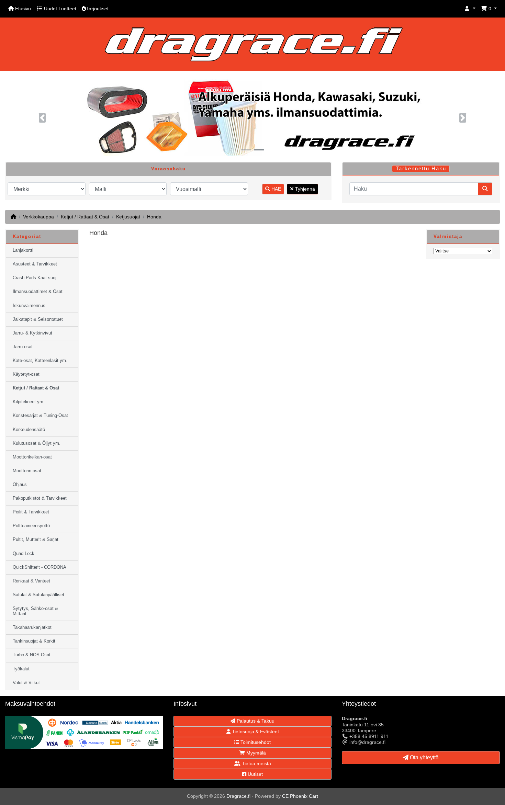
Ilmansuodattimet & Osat (38, 291)
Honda (154, 216)
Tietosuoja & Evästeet (255, 731)
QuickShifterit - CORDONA (39, 567)
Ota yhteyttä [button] (423, 757)
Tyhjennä (304, 189)
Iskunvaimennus (29, 305)
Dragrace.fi (238, 796)
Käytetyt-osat (26, 374)
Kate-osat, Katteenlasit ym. (40, 360)
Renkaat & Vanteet (31, 581)
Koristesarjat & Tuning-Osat (40, 415)
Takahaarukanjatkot (32, 627)
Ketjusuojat (128, 216)
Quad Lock (23, 553)
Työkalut (21, 669)
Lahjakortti (23, 250)
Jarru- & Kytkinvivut (32, 333)
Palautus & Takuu (254, 721)
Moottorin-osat (27, 470)
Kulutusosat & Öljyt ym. (36, 443)
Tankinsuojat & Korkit (34, 641)
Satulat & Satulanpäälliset (38, 594)
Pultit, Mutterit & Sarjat (35, 539)
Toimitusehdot (255, 742)
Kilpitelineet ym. (29, 401)
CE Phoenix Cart (300, 796)
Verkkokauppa (38, 216)
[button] (470, 8)
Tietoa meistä (255, 763)
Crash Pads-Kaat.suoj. (35, 277)
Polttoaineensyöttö (31, 525)
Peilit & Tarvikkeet (31, 512)
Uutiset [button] (254, 774)
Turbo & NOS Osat (31, 655)
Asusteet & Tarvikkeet (35, 264)
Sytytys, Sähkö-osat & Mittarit (35, 611)
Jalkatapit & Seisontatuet (38, 319)
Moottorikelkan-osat (32, 457)
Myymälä (255, 753)
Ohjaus (20, 484)
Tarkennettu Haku (421, 168)
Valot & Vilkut (26, 682)
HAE (275, 189)
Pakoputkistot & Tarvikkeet (40, 498)
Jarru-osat (23, 346)
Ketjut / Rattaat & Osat (85, 216)
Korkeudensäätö (29, 429)
